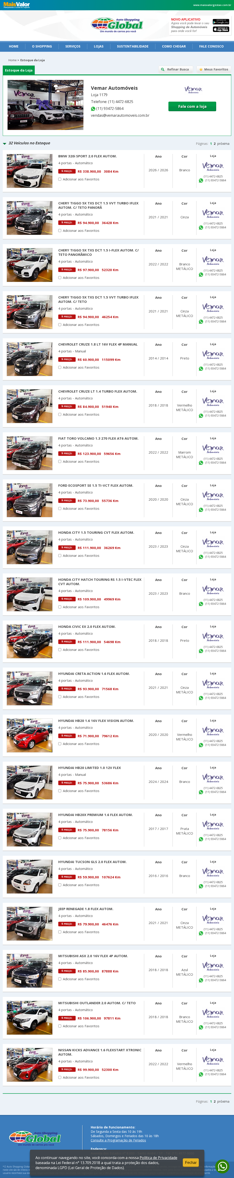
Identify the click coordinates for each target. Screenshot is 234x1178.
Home (14, 46)
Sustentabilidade (133, 46)
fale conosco (211, 46)
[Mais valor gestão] (17, 8)
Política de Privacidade (158, 1157)
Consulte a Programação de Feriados (118, 1140)
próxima (223, 143)
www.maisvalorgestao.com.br (212, 5)
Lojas (99, 46)
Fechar (191, 1163)
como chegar (174, 46)
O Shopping (42, 46)
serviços (72, 46)
